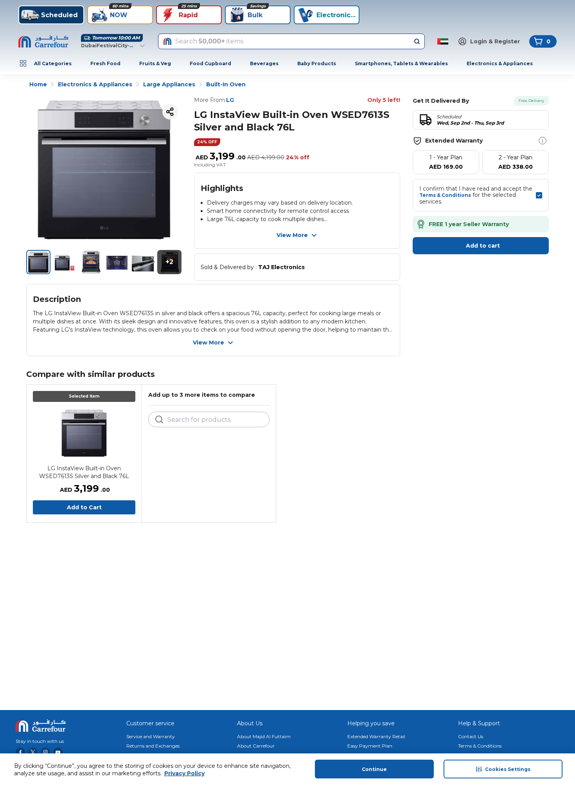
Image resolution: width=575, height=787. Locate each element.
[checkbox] (539, 195)
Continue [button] (374, 769)
